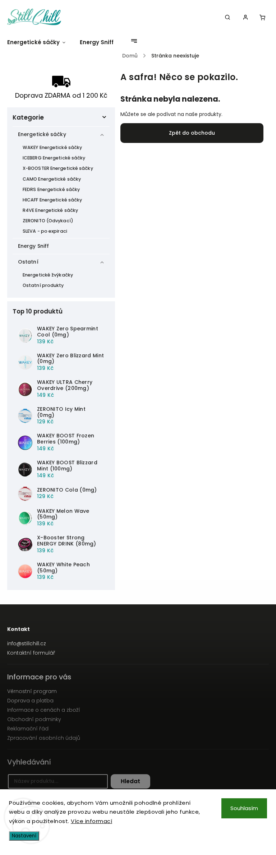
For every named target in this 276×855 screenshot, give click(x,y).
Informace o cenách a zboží (43, 710)
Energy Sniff (33, 246)
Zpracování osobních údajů (43, 738)
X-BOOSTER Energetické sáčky (58, 168)
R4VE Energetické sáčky (50, 210)
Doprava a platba (30, 700)
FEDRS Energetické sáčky (51, 189)
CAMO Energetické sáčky (52, 179)
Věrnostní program (32, 691)
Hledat (130, 781)
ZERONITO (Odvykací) (48, 221)
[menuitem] (40, 42)
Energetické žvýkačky (48, 275)
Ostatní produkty (43, 285)
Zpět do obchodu (192, 132)
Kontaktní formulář (31, 652)
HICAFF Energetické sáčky (52, 200)
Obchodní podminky (34, 719)
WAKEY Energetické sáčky (52, 147)
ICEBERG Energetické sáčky (54, 158)
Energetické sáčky (42, 134)
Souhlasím (244, 808)
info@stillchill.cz (26, 643)
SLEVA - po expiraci (45, 231)
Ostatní (28, 261)
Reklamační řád (28, 728)
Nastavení (24, 835)
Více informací (91, 821)
